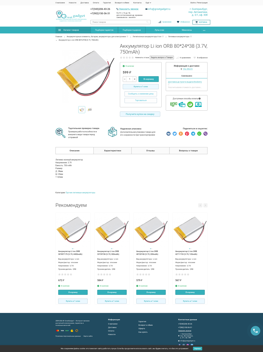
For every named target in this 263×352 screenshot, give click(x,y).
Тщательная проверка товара (83, 128)
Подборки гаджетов (104, 30)
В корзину (149, 79)
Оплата (96, 3)
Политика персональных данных (68, 336)
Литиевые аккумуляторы (178, 37)
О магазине (60, 3)
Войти (193, 3)
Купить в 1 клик (141, 86)
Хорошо (197, 348)
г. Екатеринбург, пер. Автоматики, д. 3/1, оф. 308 (198, 12)
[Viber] (205, 134)
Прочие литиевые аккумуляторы (80, 192)
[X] (175, 134)
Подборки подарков (132, 30)
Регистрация (202, 3)
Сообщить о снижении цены (141, 94)
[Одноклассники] (181, 134)
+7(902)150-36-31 (100, 13)
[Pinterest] (187, 134)
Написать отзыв (142, 57)
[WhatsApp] (199, 134)
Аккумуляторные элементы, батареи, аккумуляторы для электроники (96, 37)
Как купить (143, 332)
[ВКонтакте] (168, 134)
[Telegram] (193, 134)
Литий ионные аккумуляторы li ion (147, 37)
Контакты (137, 3)
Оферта (141, 328)
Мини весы (187, 30)
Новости (72, 3)
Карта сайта (88, 336)
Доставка (84, 3)
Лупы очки (159, 30)
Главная (58, 37)
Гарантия (107, 3)
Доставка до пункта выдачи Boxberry (185, 82)
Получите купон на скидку (140, 114)
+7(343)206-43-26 (100, 9)
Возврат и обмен (122, 3)
